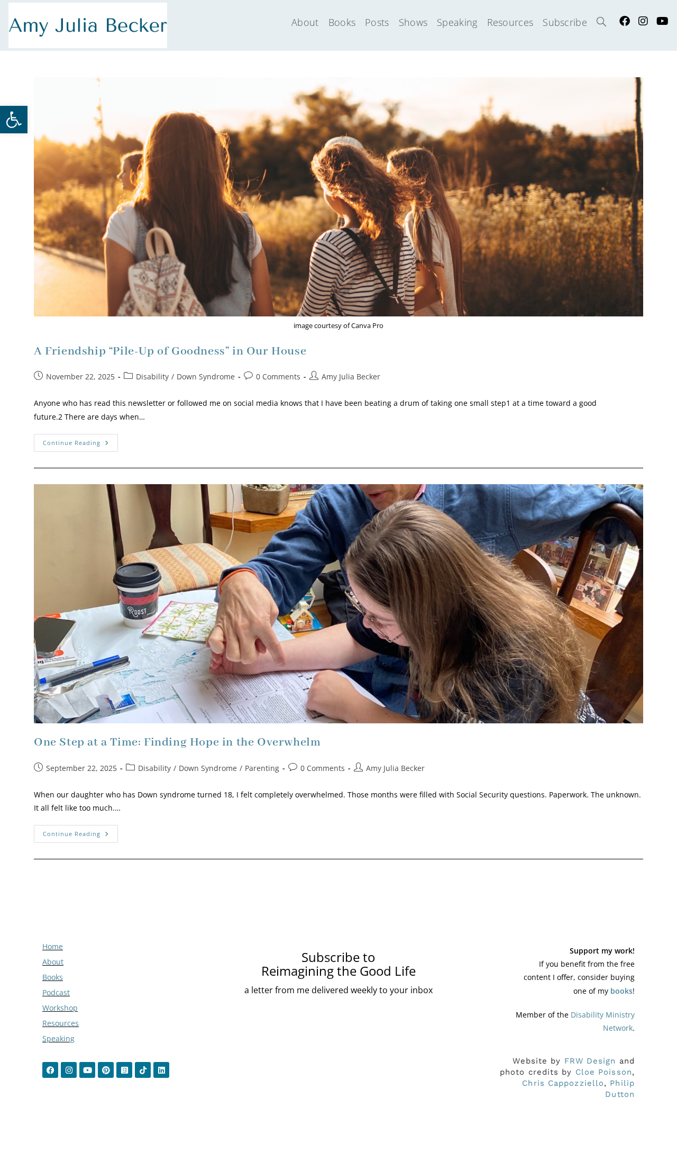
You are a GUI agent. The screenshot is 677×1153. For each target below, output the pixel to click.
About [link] (52, 962)
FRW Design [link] (590, 1061)
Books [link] (52, 977)
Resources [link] (60, 1023)
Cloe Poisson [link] (603, 1072)
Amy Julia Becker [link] (351, 376)
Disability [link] (152, 376)
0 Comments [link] (278, 376)
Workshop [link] (60, 1008)
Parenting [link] (262, 768)
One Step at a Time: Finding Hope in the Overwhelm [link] (177, 742)
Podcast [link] (56, 992)
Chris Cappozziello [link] (563, 1083)
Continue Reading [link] (80, 440)
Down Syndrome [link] (206, 376)
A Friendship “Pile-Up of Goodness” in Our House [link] (170, 351)
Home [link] (52, 946)
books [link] (621, 991)
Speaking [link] (58, 1038)
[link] (14, 119)
